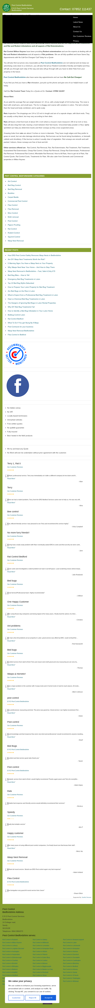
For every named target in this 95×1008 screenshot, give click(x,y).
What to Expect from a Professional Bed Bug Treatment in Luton (33, 295)
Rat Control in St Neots (70, 975)
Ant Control (12, 181)
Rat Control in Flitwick (40, 954)
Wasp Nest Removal (16, 241)
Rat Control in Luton (70, 942)
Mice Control (13, 213)
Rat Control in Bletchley (71, 963)
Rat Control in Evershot (71, 954)
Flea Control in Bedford (17, 335)
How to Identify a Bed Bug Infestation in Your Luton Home (30, 311)
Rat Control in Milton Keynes (12, 942)
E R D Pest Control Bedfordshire (18, 701)
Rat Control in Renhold (40, 972)
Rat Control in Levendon (41, 945)
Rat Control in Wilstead (71, 981)
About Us (76, 27)
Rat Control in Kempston (71, 948)
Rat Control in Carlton (40, 960)
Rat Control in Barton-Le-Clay (43, 969)
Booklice (11, 193)
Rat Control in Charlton (10, 960)
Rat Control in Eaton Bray (41, 957)
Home (75, 17)
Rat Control (12, 229)
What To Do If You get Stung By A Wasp (23, 323)
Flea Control (12, 205)
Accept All (48, 998)
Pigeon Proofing (14, 225)
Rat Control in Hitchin (40, 951)
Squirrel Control (14, 237)
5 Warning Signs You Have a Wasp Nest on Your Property (30, 263)
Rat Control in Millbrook (41, 942)
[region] (32, 990)
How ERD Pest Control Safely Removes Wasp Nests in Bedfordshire (34, 255)
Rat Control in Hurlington (10, 951)
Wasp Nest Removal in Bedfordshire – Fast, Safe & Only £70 (31, 271)
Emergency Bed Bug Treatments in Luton (24, 279)
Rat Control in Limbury (10, 945)
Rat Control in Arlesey (70, 969)
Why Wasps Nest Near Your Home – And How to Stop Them (31, 267)
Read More (11, 478)
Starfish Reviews (86, 897)
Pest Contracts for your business (20, 327)
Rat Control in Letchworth (71, 945)
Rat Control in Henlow (70, 951)
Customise (16, 998)
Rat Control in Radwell (10, 939)
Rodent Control (14, 233)
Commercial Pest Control (17, 201)
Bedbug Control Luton (16, 315)
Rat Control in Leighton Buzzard (13, 948)
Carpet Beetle (13, 197)
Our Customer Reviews (82, 36)
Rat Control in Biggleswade (42, 966)
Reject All (32, 998)
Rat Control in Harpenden (11, 954)
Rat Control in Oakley (40, 939)
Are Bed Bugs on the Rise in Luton (21, 291)
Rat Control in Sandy (70, 972)
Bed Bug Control (14, 185)
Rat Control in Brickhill (9, 963)
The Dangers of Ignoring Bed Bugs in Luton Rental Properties (32, 303)
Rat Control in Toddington (71, 978)
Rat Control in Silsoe (40, 975)
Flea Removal (13, 209)
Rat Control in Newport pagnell (73, 939)
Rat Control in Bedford (70, 966)
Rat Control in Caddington (72, 960)
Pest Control (12, 221)
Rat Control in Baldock (10, 969)
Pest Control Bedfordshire (22, 5)
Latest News (78, 22)
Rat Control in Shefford (10, 975)
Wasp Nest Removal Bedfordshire (21, 331)
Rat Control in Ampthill (9, 972)
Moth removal (13, 217)
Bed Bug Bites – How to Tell (18, 275)
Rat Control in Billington (10, 966)
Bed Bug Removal (15, 189)
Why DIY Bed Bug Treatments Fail (21, 307)
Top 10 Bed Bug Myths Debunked (21, 283)
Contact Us (77, 31)
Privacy (76, 41)
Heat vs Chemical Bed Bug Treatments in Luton (26, 299)
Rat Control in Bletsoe (40, 963)
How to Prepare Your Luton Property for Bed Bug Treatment (31, 287)
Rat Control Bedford (15, 319)
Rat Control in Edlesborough (12, 957)
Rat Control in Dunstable (71, 957)
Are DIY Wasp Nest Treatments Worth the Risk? (26, 259)
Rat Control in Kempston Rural (43, 948)
